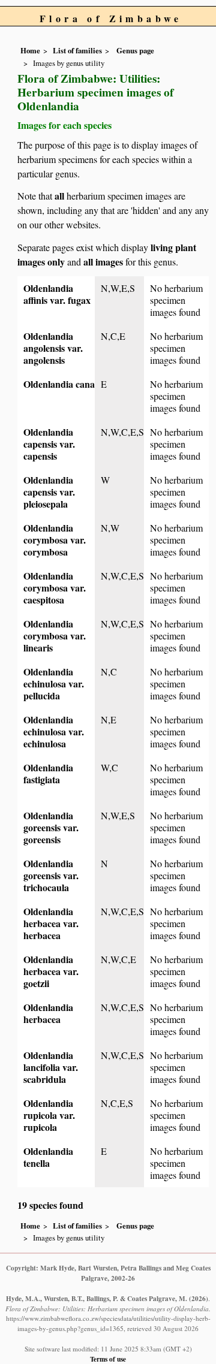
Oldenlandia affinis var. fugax (57, 294)
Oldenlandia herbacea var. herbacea (51, 923)
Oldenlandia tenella (48, 1157)
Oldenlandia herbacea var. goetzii (51, 971)
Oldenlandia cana (59, 384)
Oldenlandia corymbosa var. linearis (54, 635)
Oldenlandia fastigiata (48, 773)
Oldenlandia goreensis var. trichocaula (51, 875)
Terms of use (108, 1359)
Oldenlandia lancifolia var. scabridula (50, 1067)
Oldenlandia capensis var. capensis (49, 444)
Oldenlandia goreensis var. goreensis (51, 827)
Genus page (135, 50)
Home (30, 50)
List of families (77, 50)
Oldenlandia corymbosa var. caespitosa (54, 587)
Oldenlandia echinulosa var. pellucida (53, 683)
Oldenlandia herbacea (48, 1013)
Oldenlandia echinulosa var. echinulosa (53, 731)
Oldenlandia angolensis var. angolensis (53, 348)
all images (103, 261)
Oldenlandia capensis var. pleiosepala (49, 492)
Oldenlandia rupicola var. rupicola (49, 1115)
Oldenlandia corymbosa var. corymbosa (54, 540)
